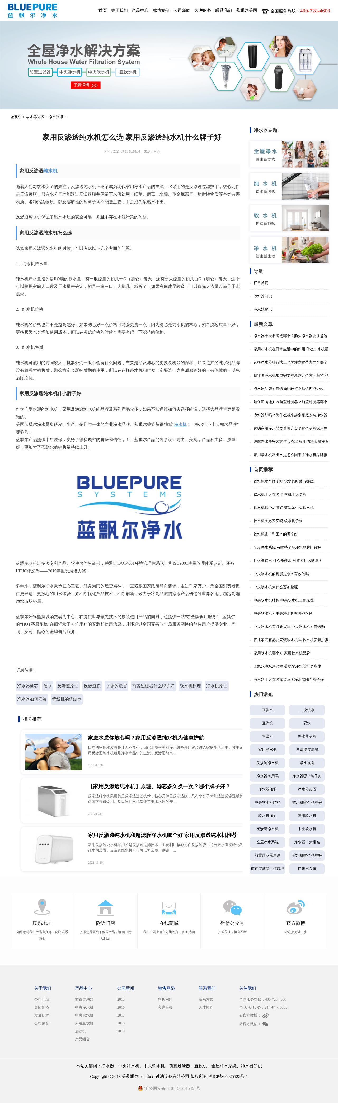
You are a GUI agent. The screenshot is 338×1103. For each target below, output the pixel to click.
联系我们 (223, 10)
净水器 (107, 1066)
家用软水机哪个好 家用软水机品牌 (281, 653)
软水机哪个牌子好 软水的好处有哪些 (283, 481)
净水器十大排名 (307, 842)
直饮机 (267, 723)
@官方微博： (250, 1015)
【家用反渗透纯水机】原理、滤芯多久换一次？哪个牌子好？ (159, 786)
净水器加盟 (267, 789)
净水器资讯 (262, 309)
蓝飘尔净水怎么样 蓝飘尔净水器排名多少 (287, 666)
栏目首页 (260, 283)
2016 (121, 1007)
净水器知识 (35, 117)
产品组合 (82, 1039)
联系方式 (206, 999)
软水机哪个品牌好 (307, 803)
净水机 (180, 424)
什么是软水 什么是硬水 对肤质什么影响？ (287, 561)
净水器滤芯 (27, 686)
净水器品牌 (307, 736)
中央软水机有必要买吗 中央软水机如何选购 (289, 627)
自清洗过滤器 (307, 750)
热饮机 (80, 1031)
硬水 (48, 686)
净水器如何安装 (32, 699)
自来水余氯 (307, 869)
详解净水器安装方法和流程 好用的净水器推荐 (290, 442)
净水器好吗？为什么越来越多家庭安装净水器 (290, 415)
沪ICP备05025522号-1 (228, 1076)
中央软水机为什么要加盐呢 (275, 587)
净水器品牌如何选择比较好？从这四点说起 (288, 389)
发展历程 (41, 1015)
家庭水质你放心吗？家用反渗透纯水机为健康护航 (146, 738)
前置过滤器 (84, 999)
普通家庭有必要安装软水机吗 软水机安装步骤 (290, 640)
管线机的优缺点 (67, 699)
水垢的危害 (116, 686)
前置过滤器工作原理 (267, 869)
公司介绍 (41, 999)
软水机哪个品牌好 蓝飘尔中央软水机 (283, 508)
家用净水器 (267, 750)
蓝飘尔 (16, 117)
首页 (102, 10)
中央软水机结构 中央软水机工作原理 (283, 600)
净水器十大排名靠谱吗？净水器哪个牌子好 (288, 680)
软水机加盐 (267, 816)
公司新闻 (181, 10)
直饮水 (267, 710)
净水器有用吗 (267, 776)
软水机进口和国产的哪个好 (275, 534)
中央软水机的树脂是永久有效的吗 (281, 574)
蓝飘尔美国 (246, 10)
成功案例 (161, 10)
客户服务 (202, 10)
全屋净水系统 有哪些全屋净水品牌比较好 (287, 547)
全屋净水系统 (267, 842)
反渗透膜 (92, 686)
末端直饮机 (84, 1023)
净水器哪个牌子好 (307, 776)
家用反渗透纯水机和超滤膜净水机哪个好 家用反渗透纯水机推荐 (162, 835)
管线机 (267, 736)
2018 (121, 1023)
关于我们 (119, 10)
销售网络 (165, 999)
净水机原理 (216, 686)
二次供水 (307, 710)
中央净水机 (84, 1007)
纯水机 (50, 170)
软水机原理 (190, 686)
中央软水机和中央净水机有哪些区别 (283, 613)
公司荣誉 (41, 1023)
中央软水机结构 (267, 803)
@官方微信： (250, 1024)
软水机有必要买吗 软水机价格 (278, 521)
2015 (121, 999)
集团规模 (41, 1007)
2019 (121, 1031)
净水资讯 (56, 117)
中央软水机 (307, 829)
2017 (121, 1015)
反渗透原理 (67, 686)
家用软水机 (307, 816)
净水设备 (307, 763)
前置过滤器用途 (267, 855)
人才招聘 (206, 1007)
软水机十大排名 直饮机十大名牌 (279, 495)
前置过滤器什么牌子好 (153, 686)
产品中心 (140, 10)
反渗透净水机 (267, 763)
